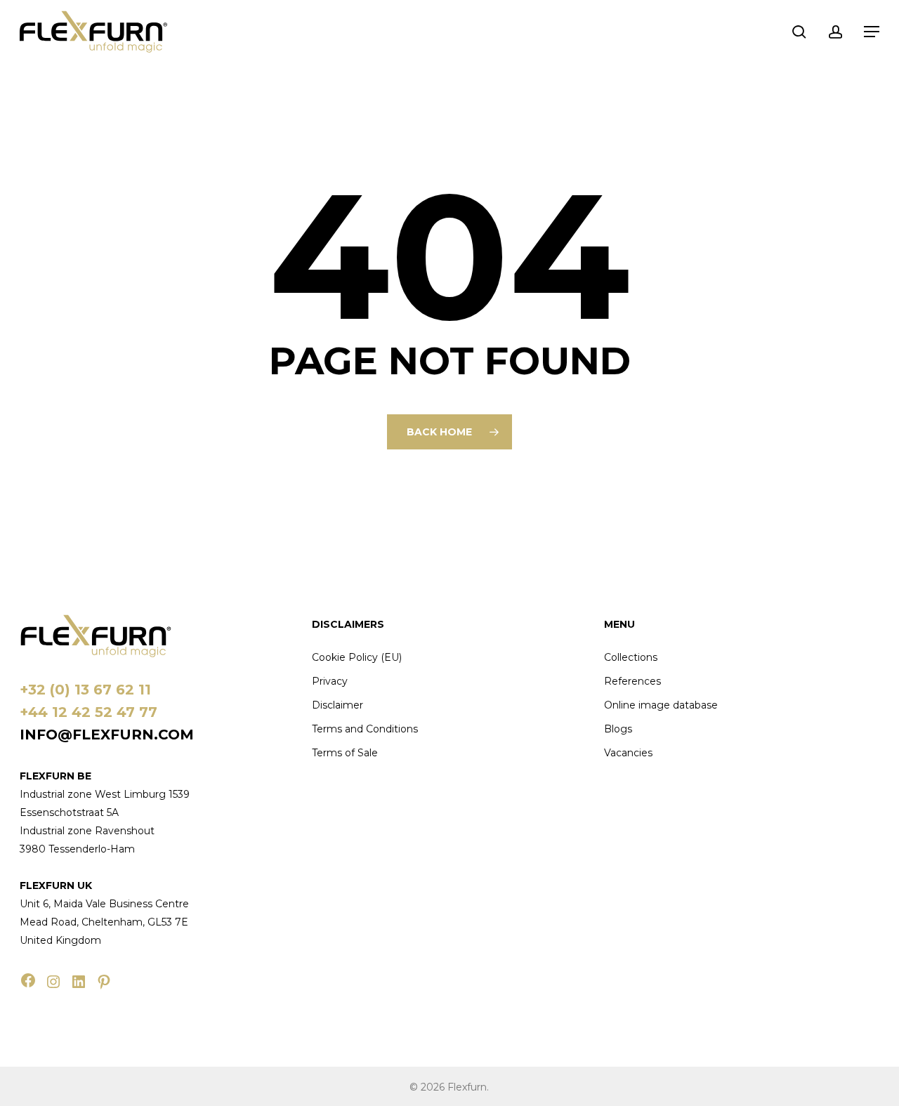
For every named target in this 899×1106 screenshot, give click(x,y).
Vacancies (628, 752)
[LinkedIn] (78, 981)
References (632, 681)
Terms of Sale (345, 752)
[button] (871, 32)
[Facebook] (28, 980)
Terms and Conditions (365, 729)
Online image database (661, 705)
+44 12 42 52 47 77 (88, 712)
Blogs (618, 729)
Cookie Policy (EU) (357, 657)
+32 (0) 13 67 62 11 (85, 689)
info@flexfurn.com (107, 734)
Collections (630, 657)
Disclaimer (337, 705)
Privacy (330, 681)
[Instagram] (53, 981)
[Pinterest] (104, 981)
